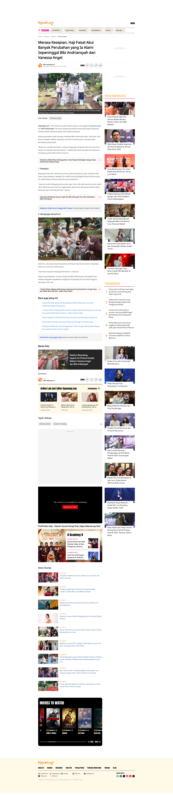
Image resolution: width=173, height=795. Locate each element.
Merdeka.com (90, 773)
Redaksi (49, 768)
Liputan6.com (44, 773)
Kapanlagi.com (56, 773)
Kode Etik (69, 768)
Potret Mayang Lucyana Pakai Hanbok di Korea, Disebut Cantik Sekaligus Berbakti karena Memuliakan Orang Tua (81, 659)
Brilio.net (54, 776)
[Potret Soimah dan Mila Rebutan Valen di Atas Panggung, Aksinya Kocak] (93, 543)
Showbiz (46, 36)
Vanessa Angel (62, 36)
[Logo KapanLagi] (45, 23)
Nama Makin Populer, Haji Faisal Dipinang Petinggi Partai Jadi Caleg (67, 322)
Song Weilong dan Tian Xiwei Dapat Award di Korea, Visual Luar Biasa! (118, 171)
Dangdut (63, 573)
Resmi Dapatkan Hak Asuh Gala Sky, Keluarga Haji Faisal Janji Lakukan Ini (69, 317)
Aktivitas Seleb (44, 424)
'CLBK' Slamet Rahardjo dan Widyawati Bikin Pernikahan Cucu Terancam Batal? (118, 221)
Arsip (114, 768)
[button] (96, 65)
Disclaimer (59, 768)
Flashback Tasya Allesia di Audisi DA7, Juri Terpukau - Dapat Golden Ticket (117, 505)
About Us (41, 768)
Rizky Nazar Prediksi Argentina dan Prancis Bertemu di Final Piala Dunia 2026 (119, 146)
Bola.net (65, 773)
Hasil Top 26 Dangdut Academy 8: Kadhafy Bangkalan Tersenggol (75, 557)
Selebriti (53, 36)
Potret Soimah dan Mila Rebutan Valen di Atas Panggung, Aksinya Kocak (76, 544)
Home (40, 36)
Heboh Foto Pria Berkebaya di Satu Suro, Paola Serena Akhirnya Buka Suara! (119, 480)
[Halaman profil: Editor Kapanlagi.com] (40, 65)
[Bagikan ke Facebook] (87, 65)
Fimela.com (44, 776)
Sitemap (107, 768)
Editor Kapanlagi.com (49, 64)
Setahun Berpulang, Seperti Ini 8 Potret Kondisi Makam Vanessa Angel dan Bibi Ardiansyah (82, 359)
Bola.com (77, 773)
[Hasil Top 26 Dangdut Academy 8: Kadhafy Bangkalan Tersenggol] (93, 557)
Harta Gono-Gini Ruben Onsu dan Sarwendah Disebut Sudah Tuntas (119, 246)
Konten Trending (60, 424)
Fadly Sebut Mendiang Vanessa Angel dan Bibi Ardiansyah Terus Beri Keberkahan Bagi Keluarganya (67, 198)
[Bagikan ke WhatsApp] (100, 65)
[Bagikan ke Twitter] (91, 65)
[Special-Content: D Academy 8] (51, 545)
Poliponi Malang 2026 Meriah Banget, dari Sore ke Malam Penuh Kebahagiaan (119, 196)
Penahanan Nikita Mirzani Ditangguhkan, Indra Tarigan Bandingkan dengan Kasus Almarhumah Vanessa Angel (68, 161)
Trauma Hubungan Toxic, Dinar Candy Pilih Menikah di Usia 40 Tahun (118, 271)
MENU (133, 23)
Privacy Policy (79, 768)
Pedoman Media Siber (94, 768)
